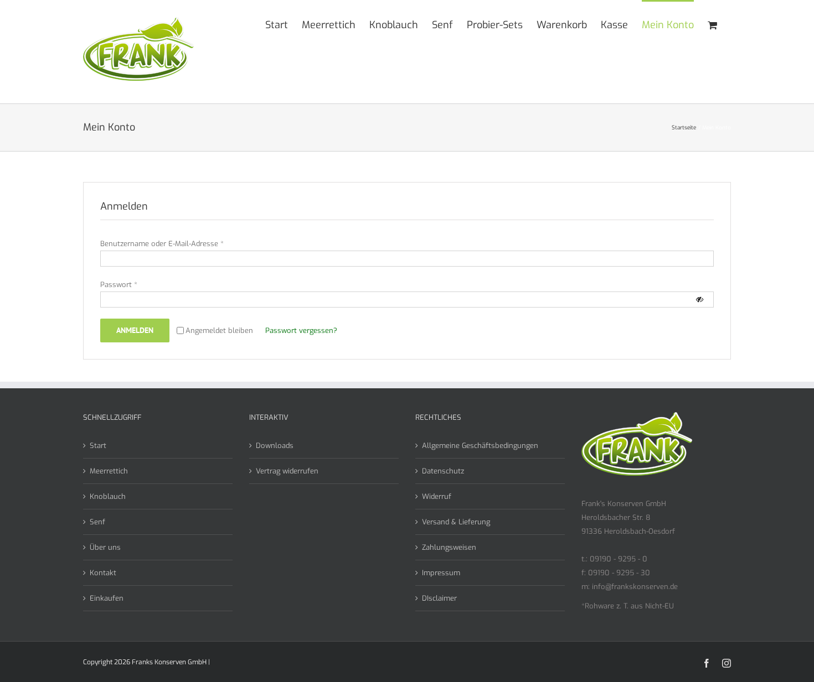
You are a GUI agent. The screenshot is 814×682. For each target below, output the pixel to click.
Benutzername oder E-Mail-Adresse (162, 243)
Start (98, 445)
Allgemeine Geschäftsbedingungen (480, 445)
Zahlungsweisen (449, 547)
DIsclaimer (439, 598)
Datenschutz (443, 471)
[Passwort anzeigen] (700, 299)
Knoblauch (108, 496)
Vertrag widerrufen (287, 471)
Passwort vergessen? (301, 330)
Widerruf (436, 496)
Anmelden (134, 330)
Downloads (274, 445)
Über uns (105, 547)
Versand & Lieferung (456, 522)
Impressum (441, 572)
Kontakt (103, 572)
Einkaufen (106, 598)
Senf (97, 522)
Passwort (118, 284)
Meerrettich (109, 471)
